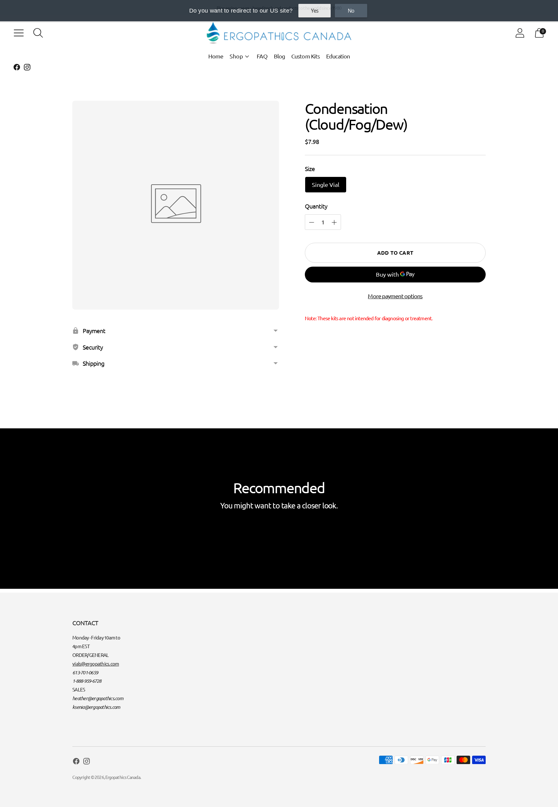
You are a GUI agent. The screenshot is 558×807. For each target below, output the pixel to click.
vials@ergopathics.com (95, 663)
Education (338, 56)
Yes (314, 10)
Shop (236, 56)
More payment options (395, 295)
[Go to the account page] (520, 33)
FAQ (262, 56)
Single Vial (325, 184)
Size (310, 168)
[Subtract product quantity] (334, 222)
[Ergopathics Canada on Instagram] (27, 68)
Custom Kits (305, 56)
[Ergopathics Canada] (279, 33)
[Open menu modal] (19, 33)
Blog (279, 56)
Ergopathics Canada (122, 777)
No (351, 10)
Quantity (316, 206)
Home (215, 56)
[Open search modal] (38, 33)
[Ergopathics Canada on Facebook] (17, 68)
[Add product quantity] (311, 222)
